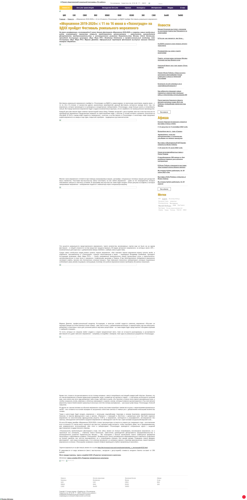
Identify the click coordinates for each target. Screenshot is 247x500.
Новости (66, 8)
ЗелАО (166, 15)
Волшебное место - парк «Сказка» (170, 131)
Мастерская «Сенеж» (163, 201)
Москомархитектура (163, 203)
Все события (164, 189)
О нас (182, 8)
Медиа (170, 8)
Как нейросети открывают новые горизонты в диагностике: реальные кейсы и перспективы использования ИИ (172, 93)
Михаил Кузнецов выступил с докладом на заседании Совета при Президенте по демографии (172, 31)
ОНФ (174, 205)
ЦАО (64, 15)
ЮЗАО (131, 15)
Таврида (166, 210)
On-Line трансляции (85, 8)
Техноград (172, 210)
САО (74, 15)
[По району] (83, 2)
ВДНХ (63, 460)
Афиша (128, 8)
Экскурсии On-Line (110, 8)
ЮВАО (107, 15)
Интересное (156, 8)
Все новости (164, 112)
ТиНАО (180, 15)
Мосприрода (174, 203)
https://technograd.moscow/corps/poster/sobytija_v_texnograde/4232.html (123, 447)
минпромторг (173, 201)
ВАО (95, 15)
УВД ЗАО (179, 210)
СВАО (85, 15)
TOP (243, 496)
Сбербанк (160, 210)
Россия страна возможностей (174, 208)
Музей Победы (164, 205)
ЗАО (143, 15)
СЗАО (154, 15)
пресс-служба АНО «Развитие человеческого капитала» (88, 458)
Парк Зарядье (161, 208)
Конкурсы (141, 8)
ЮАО (119, 15)
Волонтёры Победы (174, 199)
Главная (62, 19)
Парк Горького (181, 205)
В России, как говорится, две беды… (171, 38)
